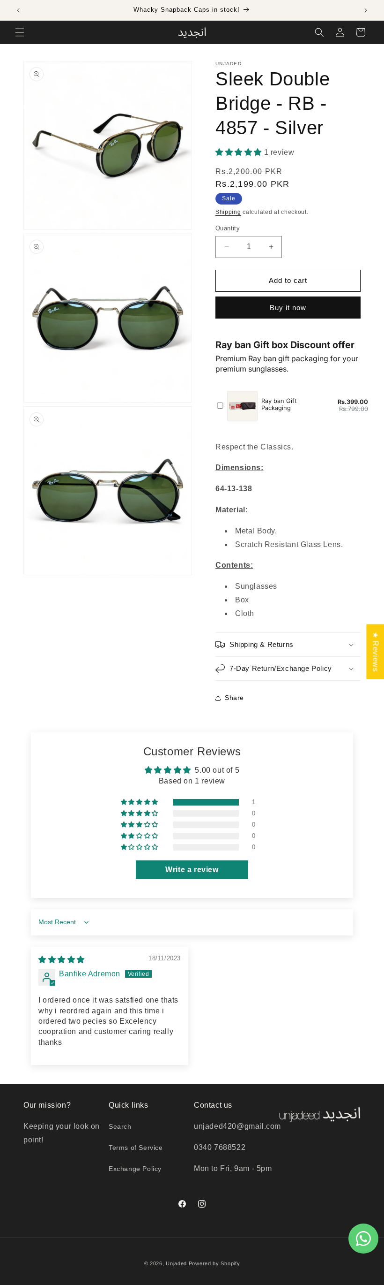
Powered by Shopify (214, 1263)
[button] (19, 32)
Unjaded (176, 1263)
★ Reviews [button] (375, 651)
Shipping (228, 212)
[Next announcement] (365, 10)
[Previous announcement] (18, 10)
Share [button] (234, 697)
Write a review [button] (191, 870)
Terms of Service (136, 1147)
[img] (61, 960)
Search (120, 1126)
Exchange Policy (135, 1168)
